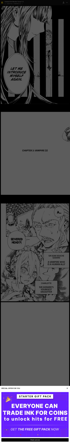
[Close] (67, 388)
